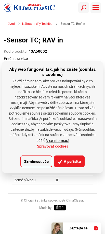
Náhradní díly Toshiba (37, 23)
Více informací (57, 140)
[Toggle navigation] (83, 7)
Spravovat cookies (52, 146)
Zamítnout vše (36, 161)
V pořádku (72, 161)
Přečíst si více (16, 58)
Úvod (12, 23)
